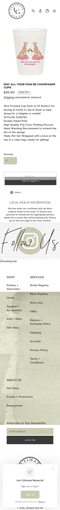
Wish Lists (36, 303)
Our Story (13, 388)
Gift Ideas (13, 328)
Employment (14, 405)
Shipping (9, 97)
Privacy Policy (39, 350)
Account (35, 341)
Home (10, 298)
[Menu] (54, 10)
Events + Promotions (20, 397)
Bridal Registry (39, 285)
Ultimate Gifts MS (34, 508)
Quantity (8, 154)
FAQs (33, 311)
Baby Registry (39, 294)
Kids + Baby (14, 319)
